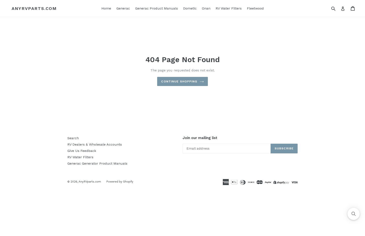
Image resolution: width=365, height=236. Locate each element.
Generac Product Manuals (156, 8)
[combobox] (336, 8)
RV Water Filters (229, 8)
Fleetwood (255, 8)
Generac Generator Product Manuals (97, 163)
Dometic (190, 8)
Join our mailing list (199, 138)
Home (106, 8)
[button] (353, 214)
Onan (206, 8)
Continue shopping (179, 81)
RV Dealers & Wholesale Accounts (94, 144)
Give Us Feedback (81, 151)
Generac (123, 8)
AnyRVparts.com (34, 8)
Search (73, 138)
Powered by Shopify (119, 181)
